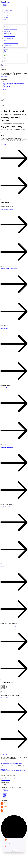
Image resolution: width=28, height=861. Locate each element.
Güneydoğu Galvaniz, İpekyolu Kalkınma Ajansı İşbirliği (11, 763)
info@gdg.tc (5, 89)
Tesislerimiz (6, 19)
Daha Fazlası (3, 144)
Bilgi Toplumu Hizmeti (8, 10)
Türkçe (7, 55)
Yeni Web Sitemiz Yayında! (8, 754)
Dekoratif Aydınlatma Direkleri (9, 36)
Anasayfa (5, 4)
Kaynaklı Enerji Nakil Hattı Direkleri (10, 29)
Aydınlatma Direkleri (8, 33)
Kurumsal (5, 5)
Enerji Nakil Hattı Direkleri (9, 26)
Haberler (5, 47)
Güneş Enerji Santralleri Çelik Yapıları (11, 43)
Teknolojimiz (6, 17)
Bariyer (5, 40)
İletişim (4, 51)
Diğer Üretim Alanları (8, 45)
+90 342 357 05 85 (7, 86)
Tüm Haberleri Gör (4, 697)
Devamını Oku (4, 76)
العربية (7, 60)
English (7, 57)
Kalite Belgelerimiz (7, 22)
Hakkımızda (6, 7)
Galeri (4, 794)
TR (5, 52)
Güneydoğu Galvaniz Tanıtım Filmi (7, 772)
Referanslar (5, 49)
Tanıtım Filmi (6, 12)
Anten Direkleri (7, 31)
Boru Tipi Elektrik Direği (8, 38)
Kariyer (4, 50)
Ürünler (4, 24)
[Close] (6, 846)
